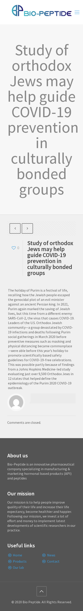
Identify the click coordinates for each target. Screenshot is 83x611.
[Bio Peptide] (41, 12)
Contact (53, 561)
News (51, 555)
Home (17, 555)
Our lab (18, 567)
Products (20, 561)
